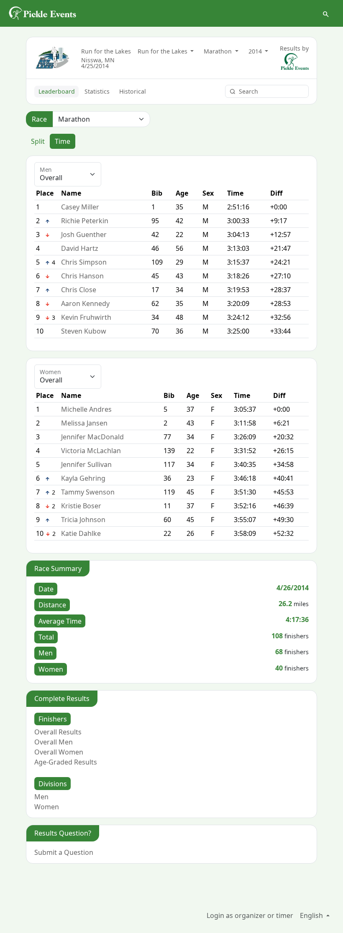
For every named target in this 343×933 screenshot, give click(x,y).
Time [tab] (62, 141)
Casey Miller (80, 207)
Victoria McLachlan (91, 450)
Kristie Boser (81, 505)
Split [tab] (38, 141)
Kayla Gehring (83, 478)
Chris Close (78, 289)
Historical (132, 91)
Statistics (97, 91)
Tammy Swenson (88, 492)
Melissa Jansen (84, 423)
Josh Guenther (84, 234)
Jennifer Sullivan (86, 464)
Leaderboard (56, 91)
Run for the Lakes (106, 51)
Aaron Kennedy (85, 303)
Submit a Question (63, 852)
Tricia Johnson (83, 519)
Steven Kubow (83, 331)
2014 (256, 51)
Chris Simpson (84, 262)
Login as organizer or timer (250, 915)
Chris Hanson (82, 275)
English (312, 915)
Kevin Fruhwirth (86, 317)
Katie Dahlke (81, 533)
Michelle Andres (86, 409)
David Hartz (79, 248)
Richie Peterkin (84, 220)
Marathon (218, 51)
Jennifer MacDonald (92, 436)
